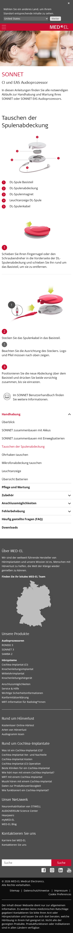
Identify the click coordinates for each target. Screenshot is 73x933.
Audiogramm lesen (13, 734)
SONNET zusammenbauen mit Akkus (26, 430)
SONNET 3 (8, 649)
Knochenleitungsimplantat (17, 669)
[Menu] (4, 27)
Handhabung (11, 414)
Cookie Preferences (60, 894)
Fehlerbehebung (13, 511)
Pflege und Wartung (16, 487)
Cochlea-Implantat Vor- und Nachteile (24, 754)
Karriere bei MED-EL (14, 840)
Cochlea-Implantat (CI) (15, 664)
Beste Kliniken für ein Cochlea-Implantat (26, 768)
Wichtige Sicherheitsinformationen (22, 693)
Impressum (61, 890)
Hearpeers (8, 815)
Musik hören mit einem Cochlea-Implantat (27, 781)
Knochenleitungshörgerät (17, 678)
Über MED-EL (12, 551)
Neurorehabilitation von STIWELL (21, 806)
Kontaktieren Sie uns (14, 844)
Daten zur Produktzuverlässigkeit (21, 785)
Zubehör (8, 495)
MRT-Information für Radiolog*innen (24, 702)
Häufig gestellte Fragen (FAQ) (22, 519)
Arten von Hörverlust (14, 729)
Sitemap (14, 890)
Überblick (8, 422)
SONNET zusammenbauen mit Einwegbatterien (33, 438)
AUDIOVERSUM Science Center (20, 810)
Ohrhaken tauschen (15, 455)
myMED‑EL (8, 819)
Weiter (55, 18)
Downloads (10, 527)
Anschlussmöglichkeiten (19, 503)
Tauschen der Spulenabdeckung (23, 446)
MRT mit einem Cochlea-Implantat (22, 777)
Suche (61, 863)
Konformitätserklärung (15, 697)
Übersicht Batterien (15, 479)
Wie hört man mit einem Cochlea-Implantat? (28, 772)
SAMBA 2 (7, 654)
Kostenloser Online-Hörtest (18, 725)
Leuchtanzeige (11, 471)
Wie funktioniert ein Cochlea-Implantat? (25, 790)
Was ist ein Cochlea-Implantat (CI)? (22, 750)
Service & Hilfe (10, 688)
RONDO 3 (7, 645)
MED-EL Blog (9, 824)
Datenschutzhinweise (36, 890)
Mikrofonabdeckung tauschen (22, 463)
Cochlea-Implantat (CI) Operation (21, 763)
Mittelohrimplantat (13, 673)
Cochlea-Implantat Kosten (17, 759)
